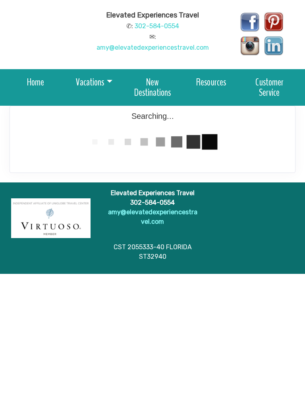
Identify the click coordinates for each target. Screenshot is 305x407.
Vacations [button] (90, 82)
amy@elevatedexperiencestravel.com (153, 47)
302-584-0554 (157, 26)
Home (35, 82)
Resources (211, 82)
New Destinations (152, 87)
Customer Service (269, 87)
